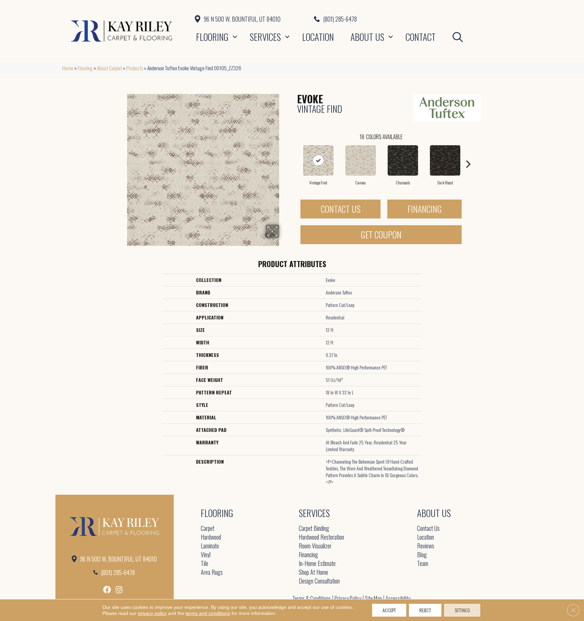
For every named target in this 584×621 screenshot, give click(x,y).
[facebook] (107, 590)
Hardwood (211, 537)
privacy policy (152, 613)
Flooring (212, 37)
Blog (422, 555)
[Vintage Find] (318, 160)
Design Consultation (319, 581)
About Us (367, 37)
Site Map (373, 598)
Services (265, 37)
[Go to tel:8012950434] (418, 19)
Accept (389, 610)
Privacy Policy (348, 598)
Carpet (207, 529)
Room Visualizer (315, 546)
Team (422, 564)
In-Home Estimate (317, 564)
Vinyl (206, 555)
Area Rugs (212, 572)
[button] (234, 37)
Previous (294, 153)
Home (67, 68)
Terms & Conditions (311, 598)
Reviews (425, 546)
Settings (462, 610)
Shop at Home (313, 572)
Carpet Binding (314, 529)
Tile (204, 564)
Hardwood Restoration (321, 537)
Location (318, 37)
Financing (425, 208)
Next (468, 153)
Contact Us (341, 208)
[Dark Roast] (445, 160)
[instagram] (119, 590)
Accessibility (398, 598)
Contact (421, 37)
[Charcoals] (403, 160)
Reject (425, 610)
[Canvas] (361, 160)
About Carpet (109, 68)
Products (134, 68)
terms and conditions (208, 613)
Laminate (210, 546)
